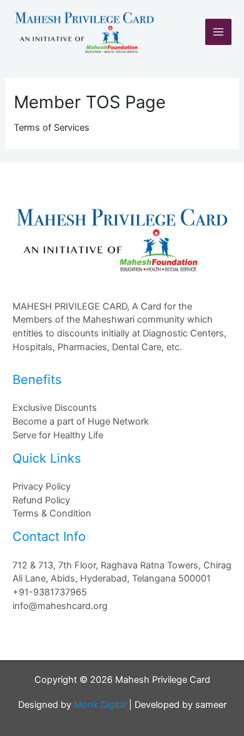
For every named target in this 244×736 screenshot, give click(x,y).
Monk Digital (100, 704)
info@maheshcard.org (60, 606)
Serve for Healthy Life (58, 435)
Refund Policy (41, 500)
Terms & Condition (52, 513)
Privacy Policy (42, 486)
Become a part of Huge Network (81, 421)
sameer (210, 704)
